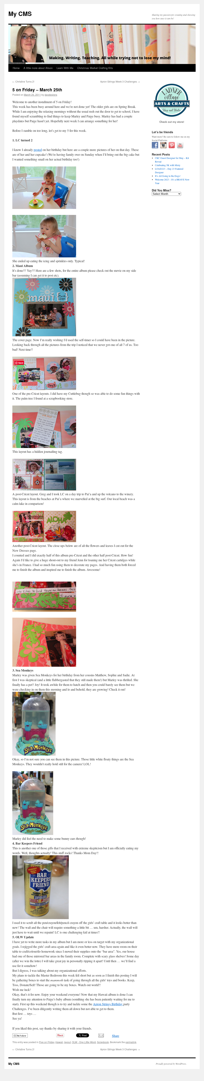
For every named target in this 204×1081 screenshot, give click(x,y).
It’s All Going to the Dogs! (167, 175)
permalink (131, 1042)
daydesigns (51, 94)
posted (38, 150)
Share (115, 1036)
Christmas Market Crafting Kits (95, 68)
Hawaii (59, 1042)
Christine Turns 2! (23, 81)
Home (16, 68)
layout (67, 1042)
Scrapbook (103, 1042)
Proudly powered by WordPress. (171, 1063)
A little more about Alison (38, 68)
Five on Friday (46, 1042)
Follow (22, 1035)
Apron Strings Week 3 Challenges (120, 81)
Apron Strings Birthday (108, 1004)
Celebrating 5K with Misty (167, 165)
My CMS (20, 13)
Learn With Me (65, 68)
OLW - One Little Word (84, 1042)
